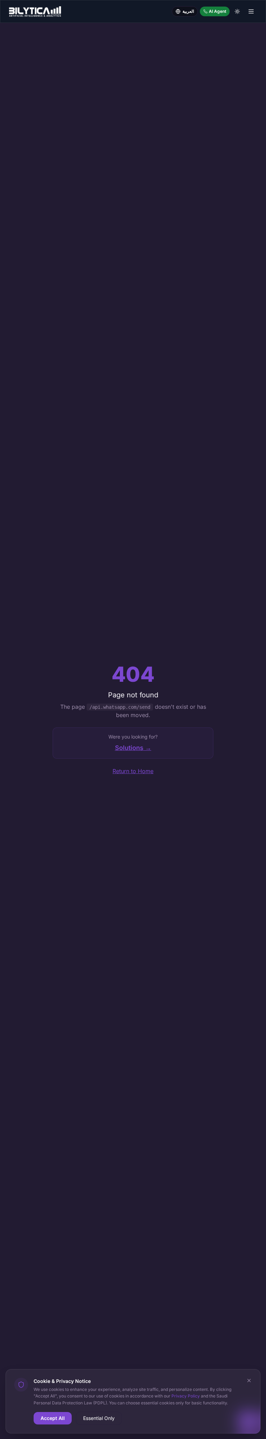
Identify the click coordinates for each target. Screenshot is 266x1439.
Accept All (53, 1418)
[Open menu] (251, 11)
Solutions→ (133, 747)
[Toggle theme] (237, 11)
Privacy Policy (185, 1396)
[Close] (249, 1380)
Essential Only (99, 1418)
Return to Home (133, 771)
